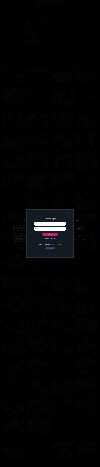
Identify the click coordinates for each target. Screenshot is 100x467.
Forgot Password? (50, 238)
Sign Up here (50, 248)
